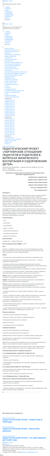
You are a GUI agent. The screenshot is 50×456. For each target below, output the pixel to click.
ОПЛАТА (7, 18)
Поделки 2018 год (9, 103)
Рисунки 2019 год (9, 123)
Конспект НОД (9, 61)
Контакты (7, 143)
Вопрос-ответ (8, 142)
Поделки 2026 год (10, 115)
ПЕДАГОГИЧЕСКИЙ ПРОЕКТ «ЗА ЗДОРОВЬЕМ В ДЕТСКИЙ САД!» (24, 439)
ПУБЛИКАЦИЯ (8, 13)
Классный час (8, 57)
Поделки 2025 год (10, 114)
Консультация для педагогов (12, 64)
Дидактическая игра (10, 56)
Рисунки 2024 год (9, 131)
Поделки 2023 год (10, 111)
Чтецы (6, 93)
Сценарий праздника (10, 89)
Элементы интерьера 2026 (12, 97)
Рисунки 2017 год (9, 120)
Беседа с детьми (9, 48)
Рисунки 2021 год (9, 126)
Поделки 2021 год (9, 107)
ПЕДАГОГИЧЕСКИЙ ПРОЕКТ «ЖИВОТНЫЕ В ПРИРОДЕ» (22, 421)
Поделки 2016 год (9, 100)
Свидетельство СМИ (10, 140)
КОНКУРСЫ (8, 8)
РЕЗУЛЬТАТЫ (8, 16)
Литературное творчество (12, 68)
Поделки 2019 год (9, 104)
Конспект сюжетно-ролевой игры (14, 62)
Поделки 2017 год (9, 101)
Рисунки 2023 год (9, 129)
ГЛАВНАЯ (7, 7)
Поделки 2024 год (10, 112)
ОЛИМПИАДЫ (8, 12)
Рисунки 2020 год (9, 125)
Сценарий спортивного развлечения (14, 90)
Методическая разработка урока (13, 75)
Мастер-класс (8, 70)
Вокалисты (8, 53)
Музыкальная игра (10, 76)
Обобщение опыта (10, 78)
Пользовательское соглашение (13, 139)
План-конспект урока (10, 82)
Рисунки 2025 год (9, 132)
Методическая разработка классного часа (16, 71)
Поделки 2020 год (10, 106)
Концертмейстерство (10, 67)
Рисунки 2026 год (9, 134)
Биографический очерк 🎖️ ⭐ (13, 50)
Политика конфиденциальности (30, 452)
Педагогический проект (11, 81)
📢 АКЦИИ (7, 19)
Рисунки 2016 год (9, 118)
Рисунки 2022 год (9, 128)
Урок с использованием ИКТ (12, 92)
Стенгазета (8, 87)
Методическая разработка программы (15, 73)
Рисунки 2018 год (9, 122)
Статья (7, 86)
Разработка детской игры (12, 84)
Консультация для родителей (12, 65)
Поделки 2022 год (10, 109)
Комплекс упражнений (11, 59)
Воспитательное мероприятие (13, 54)
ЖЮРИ (7, 10)
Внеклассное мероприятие (12, 51)
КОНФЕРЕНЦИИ (9, 15)
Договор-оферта (9, 137)
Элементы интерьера (10, 95)
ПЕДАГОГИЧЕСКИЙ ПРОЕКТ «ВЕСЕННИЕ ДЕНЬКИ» (21, 430)
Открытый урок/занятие (11, 79)
